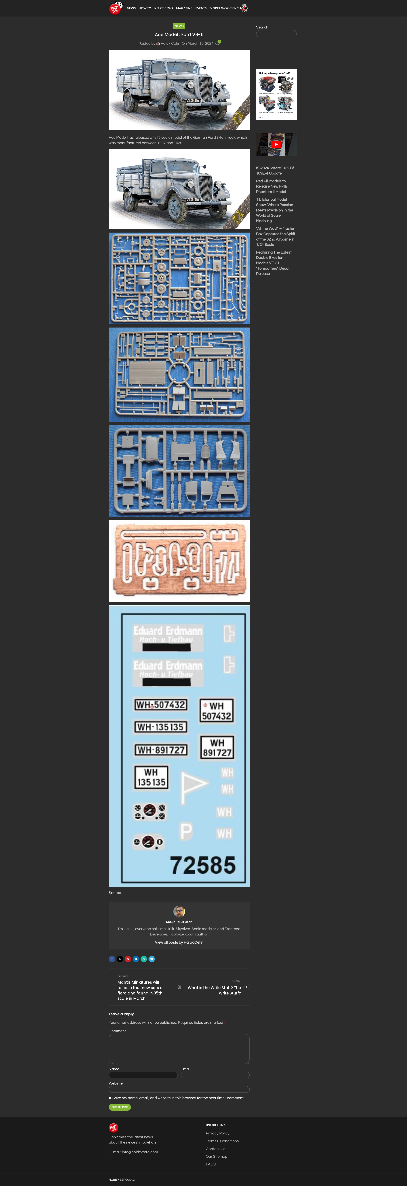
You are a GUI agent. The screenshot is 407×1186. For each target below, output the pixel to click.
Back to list (179, 987)
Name (115, 1069)
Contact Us (215, 1149)
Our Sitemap (216, 1156)
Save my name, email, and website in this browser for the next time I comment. (178, 1098)
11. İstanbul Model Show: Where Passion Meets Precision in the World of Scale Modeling (274, 210)
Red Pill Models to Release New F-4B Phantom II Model (271, 186)
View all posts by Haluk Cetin (179, 942)
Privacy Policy (217, 1133)
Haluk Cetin (170, 43)
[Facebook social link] (112, 959)
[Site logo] (116, 8)
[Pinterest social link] (128, 959)
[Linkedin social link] (136, 959)
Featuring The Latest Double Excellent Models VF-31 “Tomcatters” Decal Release (274, 263)
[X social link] (120, 959)
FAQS (211, 1164)
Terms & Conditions (222, 1141)
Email (186, 1069)
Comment (118, 1031)
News (179, 26)
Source (115, 893)
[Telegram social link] (151, 959)
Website (116, 1083)
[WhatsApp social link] (144, 959)
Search (262, 27)
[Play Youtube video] (276, 144)
